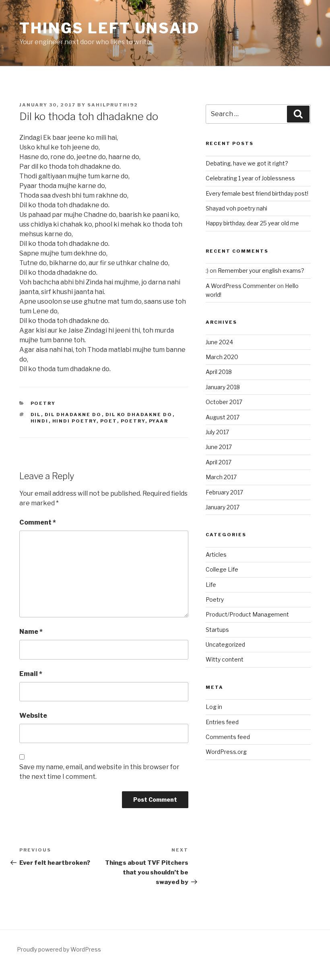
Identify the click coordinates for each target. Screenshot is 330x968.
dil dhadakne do (73, 414)
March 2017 (221, 477)
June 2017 (219, 446)
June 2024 (219, 342)
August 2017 (222, 417)
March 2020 (222, 356)
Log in (214, 706)
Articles (216, 554)
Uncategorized (225, 644)
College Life (222, 569)
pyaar (159, 421)
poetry (133, 421)
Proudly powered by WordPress (59, 949)
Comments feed (228, 736)
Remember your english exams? (261, 270)
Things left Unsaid (109, 28)
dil (36, 414)
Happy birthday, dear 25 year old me (252, 223)
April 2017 (218, 462)
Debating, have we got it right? (247, 163)
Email (30, 674)
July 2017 (217, 432)
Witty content (224, 659)
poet (108, 421)
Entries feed (222, 722)
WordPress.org (226, 751)
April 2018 (219, 371)
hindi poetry (74, 421)
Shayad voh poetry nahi (236, 208)
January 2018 (223, 387)
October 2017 (224, 401)
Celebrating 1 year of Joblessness (250, 178)
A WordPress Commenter (241, 285)
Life (211, 584)
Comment (37, 522)
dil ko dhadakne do (139, 414)
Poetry (43, 403)
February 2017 (224, 492)
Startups (217, 629)
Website (33, 715)
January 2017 (222, 507)
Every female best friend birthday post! (257, 193)
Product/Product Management (247, 614)
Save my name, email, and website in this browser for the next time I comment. (99, 771)
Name (31, 631)
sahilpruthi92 (112, 105)
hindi (40, 421)
